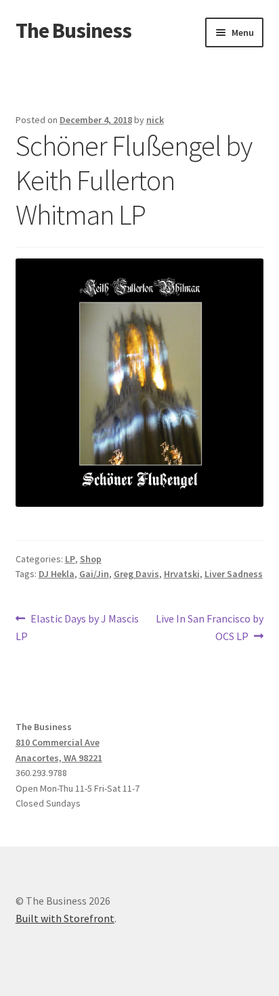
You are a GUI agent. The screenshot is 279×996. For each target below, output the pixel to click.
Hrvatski (182, 574)
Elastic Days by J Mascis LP (78, 627)
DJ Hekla (56, 574)
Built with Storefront (65, 918)
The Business (73, 30)
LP (70, 559)
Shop (91, 559)
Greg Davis (136, 574)
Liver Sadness (234, 574)
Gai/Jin (94, 574)
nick (155, 120)
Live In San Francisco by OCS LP (209, 627)
